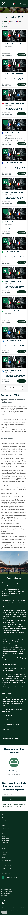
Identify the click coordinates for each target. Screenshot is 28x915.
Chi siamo (4, 820)
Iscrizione (8, 799)
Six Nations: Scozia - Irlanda (13, 340)
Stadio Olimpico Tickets (7, 871)
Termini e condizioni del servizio (9, 909)
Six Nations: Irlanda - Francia (14, 222)
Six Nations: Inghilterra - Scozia (14, 103)
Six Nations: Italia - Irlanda (13, 281)
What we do (4, 817)
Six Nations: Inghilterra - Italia (14, 73)
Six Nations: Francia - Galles (13, 162)
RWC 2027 (4, 854)
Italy (3, 24)
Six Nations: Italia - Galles (12, 311)
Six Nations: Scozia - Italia (13, 370)
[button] (17, 4)
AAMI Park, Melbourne (5, 893)
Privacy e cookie (5, 828)
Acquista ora (22, 54)
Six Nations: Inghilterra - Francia (15, 44)
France (18, 21)
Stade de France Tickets (7, 868)
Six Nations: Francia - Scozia (13, 133)
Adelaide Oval (4, 895)
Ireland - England (5, 840)
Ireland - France (5, 844)
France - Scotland (5, 838)
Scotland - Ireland (5, 846)
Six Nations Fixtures (6, 823)
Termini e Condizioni (6, 831)
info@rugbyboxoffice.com (11, 877)
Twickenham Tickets (6, 873)
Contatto (3, 825)
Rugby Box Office (12, 905)
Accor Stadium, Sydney (6, 889)
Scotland (10, 24)
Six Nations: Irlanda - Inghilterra (14, 192)
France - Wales (5, 842)
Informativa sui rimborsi (10, 907)
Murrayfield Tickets (6, 863)
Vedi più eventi (14, 388)
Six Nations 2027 (5, 851)
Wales (18, 24)
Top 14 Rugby (4, 852)
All (5, 21)
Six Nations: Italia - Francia (13, 251)
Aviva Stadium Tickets (6, 860)
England (11, 21)
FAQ (2, 833)
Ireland (4, 26)
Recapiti (16, 910)
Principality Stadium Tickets (8, 865)
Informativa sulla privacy (21, 907)
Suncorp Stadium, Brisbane (7, 891)
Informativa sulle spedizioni (8, 910)
